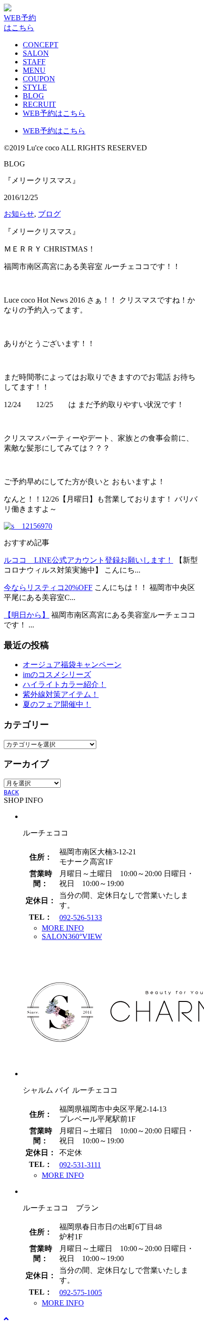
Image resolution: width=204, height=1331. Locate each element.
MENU (34, 70)
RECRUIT (39, 104)
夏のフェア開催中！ (57, 704)
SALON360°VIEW (72, 936)
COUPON (39, 79)
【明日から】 (26, 615)
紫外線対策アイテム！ (61, 694)
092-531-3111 (80, 1165)
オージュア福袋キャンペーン (72, 665)
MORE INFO (63, 928)
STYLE (35, 87)
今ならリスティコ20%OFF (48, 587)
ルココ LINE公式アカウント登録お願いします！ (88, 560)
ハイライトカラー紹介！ (64, 684)
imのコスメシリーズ (57, 674)
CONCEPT (40, 45)
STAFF (34, 62)
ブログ (49, 214)
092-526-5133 (80, 917)
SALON (36, 53)
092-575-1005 (80, 1292)
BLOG (33, 96)
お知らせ (19, 214)
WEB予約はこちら (54, 113)
